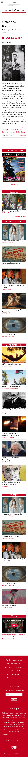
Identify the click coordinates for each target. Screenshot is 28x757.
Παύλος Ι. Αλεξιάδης (7, 242)
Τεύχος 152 (5, 130)
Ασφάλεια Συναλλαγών (14, 678)
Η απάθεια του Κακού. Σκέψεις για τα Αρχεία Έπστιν (13, 286)
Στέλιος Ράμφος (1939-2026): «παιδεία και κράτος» (11, 483)
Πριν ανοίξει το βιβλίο (9, 334)
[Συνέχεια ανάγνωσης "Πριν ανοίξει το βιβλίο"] (14, 325)
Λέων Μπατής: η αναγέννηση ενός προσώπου (14, 410)
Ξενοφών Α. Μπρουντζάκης (9, 265)
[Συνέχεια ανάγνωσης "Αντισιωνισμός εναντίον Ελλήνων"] (14, 377)
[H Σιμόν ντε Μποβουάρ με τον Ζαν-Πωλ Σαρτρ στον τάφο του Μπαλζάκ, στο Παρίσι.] (13, 63)
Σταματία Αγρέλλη (7, 607)
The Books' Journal (7, 213)
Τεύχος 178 (14, 184)
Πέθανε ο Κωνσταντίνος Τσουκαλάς (10, 458)
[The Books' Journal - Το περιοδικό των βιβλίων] (14, 10)
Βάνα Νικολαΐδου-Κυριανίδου (10, 388)
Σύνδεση (14, 2)
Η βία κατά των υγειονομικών (12, 241)
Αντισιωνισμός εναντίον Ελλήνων (13, 386)
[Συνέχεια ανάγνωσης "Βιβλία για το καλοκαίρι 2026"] (14, 355)
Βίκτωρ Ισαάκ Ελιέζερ (8, 437)
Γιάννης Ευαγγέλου (7, 412)
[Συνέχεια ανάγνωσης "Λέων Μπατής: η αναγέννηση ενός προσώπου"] (14, 399)
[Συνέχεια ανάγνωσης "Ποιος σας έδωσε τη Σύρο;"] (14, 254)
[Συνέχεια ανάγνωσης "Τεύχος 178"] (14, 167)
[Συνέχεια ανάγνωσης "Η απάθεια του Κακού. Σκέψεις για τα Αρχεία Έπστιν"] (14, 276)
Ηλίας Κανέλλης (6, 461)
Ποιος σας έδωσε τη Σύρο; (11, 263)
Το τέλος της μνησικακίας (10, 211)
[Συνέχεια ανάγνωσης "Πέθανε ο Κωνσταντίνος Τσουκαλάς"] (14, 448)
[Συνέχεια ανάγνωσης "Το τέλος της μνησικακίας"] (14, 202)
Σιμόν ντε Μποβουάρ (8, 132)
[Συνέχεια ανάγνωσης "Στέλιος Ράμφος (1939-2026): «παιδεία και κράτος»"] (14, 473)
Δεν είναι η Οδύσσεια (9, 605)
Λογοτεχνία (22, 135)
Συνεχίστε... (22, 127)
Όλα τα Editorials (20, 216)
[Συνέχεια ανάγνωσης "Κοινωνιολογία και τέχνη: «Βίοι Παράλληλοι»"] (14, 301)
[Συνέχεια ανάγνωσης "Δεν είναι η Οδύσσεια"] (14, 596)
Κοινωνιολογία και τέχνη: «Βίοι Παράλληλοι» (12, 311)
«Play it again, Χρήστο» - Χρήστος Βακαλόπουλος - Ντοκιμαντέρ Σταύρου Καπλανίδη (13, 636)
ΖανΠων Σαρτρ (20, 132)
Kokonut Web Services (17, 754)
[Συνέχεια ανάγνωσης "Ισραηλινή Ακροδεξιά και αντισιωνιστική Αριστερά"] (14, 424)
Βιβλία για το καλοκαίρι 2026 (11, 364)
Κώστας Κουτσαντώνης (8, 314)
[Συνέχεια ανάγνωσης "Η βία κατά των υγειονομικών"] (14, 231)
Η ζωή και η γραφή (12, 37)
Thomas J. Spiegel (6, 289)
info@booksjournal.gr (14, 674)
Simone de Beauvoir (16, 130)
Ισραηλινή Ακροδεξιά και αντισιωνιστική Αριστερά (10, 434)
